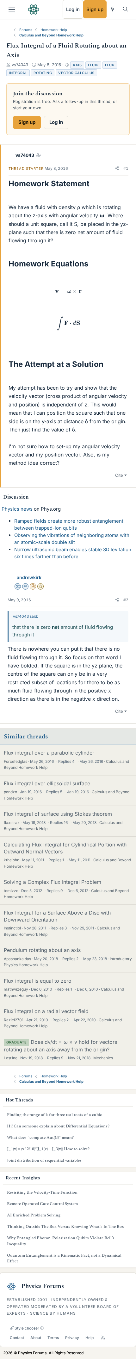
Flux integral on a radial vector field (46, 1011)
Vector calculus (76, 73)
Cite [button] (119, 475)
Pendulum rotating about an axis (42, 950)
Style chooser (26, 1328)
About (35, 1337)
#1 (125, 168)
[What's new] (113, 9)
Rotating (43, 73)
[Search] (125, 9)
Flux (109, 65)
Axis (77, 65)
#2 (125, 599)
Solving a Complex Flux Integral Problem (52, 882)
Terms (53, 1337)
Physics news (17, 509)
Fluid (93, 65)
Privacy (72, 1337)
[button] (117, 168)
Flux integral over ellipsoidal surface (47, 783)
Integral (18, 73)
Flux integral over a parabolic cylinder (49, 753)
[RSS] (103, 1338)
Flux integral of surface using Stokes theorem (58, 814)
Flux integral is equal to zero (37, 981)
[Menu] (11, 9)
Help (89, 1337)
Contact (17, 1337)
